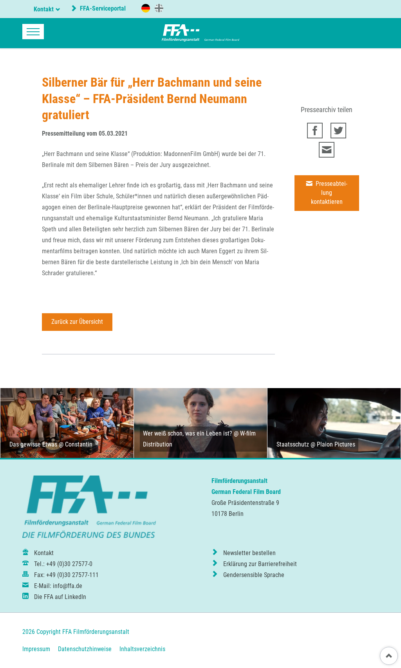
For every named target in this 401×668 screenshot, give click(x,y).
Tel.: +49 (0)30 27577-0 (63, 564)
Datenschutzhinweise (85, 649)
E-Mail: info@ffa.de (58, 586)
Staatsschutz (292, 444)
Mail (326, 150)
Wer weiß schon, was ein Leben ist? (187, 433)
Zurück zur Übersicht (77, 321)
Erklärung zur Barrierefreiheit (260, 564)
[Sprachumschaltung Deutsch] (145, 8)
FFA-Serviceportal (102, 8)
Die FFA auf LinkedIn (60, 597)
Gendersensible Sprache (253, 575)
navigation (33, 31)
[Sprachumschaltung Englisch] (159, 8)
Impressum (36, 649)
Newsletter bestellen (249, 553)
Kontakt (44, 9)
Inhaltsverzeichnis (142, 649)
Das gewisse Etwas (33, 444)
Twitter (338, 130)
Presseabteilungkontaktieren (329, 192)
